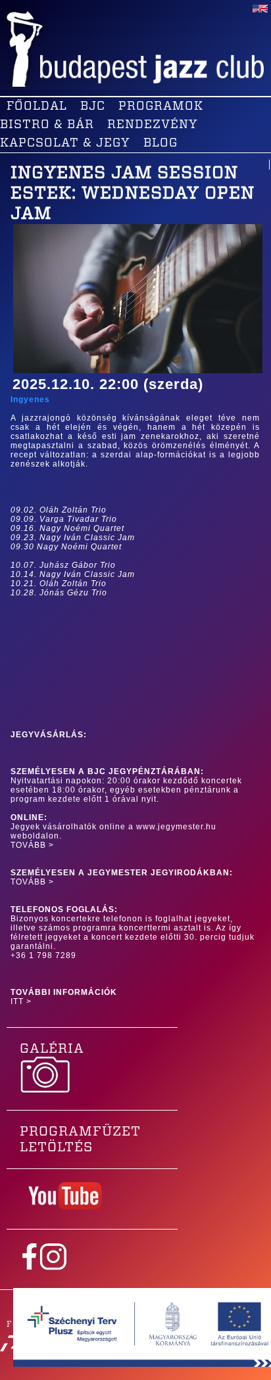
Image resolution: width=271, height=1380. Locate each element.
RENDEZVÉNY (152, 125)
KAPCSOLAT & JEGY (65, 143)
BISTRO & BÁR (47, 125)
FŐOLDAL (37, 106)
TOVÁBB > (32, 845)
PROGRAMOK (160, 106)
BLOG (160, 143)
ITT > (21, 1001)
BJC (92, 106)
